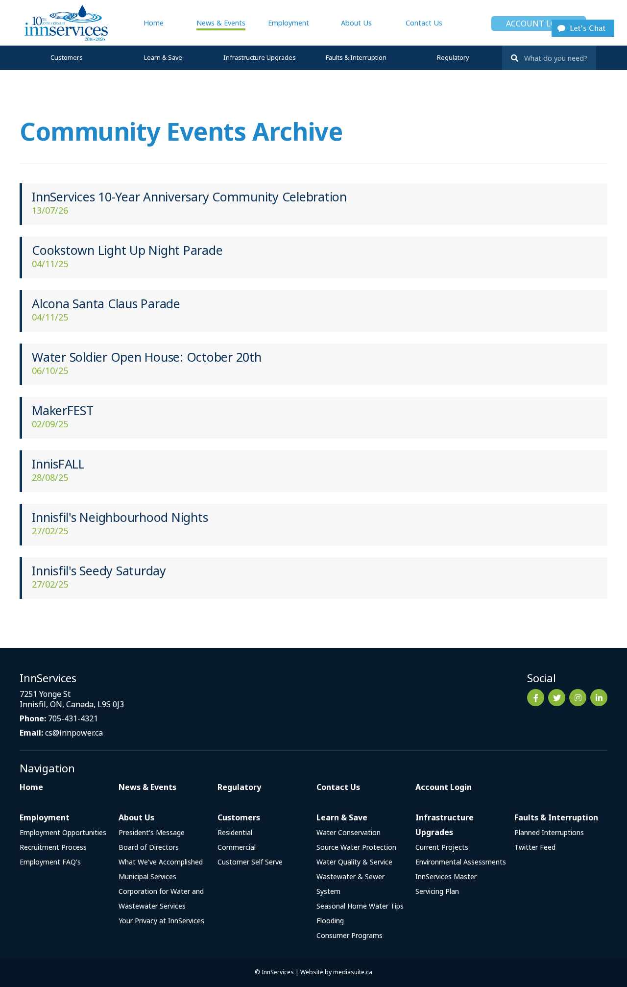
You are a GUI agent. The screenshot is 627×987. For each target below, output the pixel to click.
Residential (234, 832)
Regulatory (453, 57)
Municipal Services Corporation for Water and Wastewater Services (161, 891)
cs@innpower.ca (74, 732)
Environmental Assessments (460, 861)
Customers (66, 57)
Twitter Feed (534, 847)
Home (154, 22)
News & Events (220, 22)
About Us (356, 22)
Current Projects (441, 847)
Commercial (236, 847)
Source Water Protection (356, 847)
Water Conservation (348, 832)
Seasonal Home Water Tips (360, 906)
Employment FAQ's (50, 861)
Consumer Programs (349, 935)
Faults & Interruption (356, 57)
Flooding (330, 920)
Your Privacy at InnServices (161, 920)
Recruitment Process (53, 847)
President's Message (152, 832)
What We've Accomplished (161, 861)
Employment (288, 22)
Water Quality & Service (354, 861)
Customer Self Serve (250, 861)
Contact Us (424, 22)
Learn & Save (163, 57)
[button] (583, 27)
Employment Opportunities (63, 832)
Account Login (538, 23)
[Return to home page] (64, 23)
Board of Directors (149, 847)
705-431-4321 (73, 718)
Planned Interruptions (549, 832)
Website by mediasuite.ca (336, 972)
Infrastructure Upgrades (259, 57)
